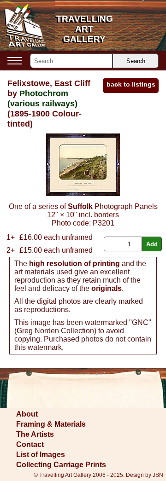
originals (106, 288)
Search (135, 61)
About (27, 414)
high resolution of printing (74, 263)
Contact (30, 444)
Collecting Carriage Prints (61, 465)
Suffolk (80, 206)
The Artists (35, 434)
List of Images (40, 454)
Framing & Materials (51, 424)
